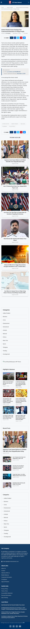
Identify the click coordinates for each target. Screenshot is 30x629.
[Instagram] (16, 626)
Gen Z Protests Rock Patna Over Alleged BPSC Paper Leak (19, 458)
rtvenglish (8, 33)
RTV (24, 622)
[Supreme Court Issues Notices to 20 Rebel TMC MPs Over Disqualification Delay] (15, 149)
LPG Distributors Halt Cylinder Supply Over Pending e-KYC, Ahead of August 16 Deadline (8, 400)
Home (2, 7)
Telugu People (12, 126)
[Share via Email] (24, 38)
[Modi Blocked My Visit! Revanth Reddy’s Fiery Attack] (15, 228)
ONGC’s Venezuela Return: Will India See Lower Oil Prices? (8, 383)
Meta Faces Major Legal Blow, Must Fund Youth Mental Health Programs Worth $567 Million (20, 417)
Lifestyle (6, 514)
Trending (6, 533)
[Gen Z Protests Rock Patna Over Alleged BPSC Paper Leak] (15, 176)
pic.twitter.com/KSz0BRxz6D (14, 71)
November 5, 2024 (21, 73)
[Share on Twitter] (18, 38)
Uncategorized (7, 536)
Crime (5, 504)
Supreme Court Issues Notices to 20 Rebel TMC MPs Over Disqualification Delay (14, 450)
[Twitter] (13, 626)
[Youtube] (19, 626)
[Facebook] (10, 626)
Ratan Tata (6, 524)
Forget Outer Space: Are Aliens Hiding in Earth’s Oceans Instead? (19, 475)
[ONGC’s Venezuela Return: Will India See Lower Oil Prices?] (8, 376)
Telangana (4, 126)
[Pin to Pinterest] (21, 38)
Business (6, 501)
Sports (5, 527)
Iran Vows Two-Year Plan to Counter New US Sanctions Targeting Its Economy (18, 467)
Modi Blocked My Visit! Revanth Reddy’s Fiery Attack (19, 483)
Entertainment (7, 508)
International (7, 511)
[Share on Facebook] (15, 38)
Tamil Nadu (22, 123)
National (6, 517)
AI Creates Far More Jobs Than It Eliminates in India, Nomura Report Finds (8, 417)
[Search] (28, 2)
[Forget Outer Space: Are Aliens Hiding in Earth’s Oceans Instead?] (7, 476)
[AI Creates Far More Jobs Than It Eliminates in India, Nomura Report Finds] (8, 410)
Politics (5, 520)
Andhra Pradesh (10, 7)
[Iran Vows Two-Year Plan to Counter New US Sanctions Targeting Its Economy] (15, 202)
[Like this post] (11, 132)
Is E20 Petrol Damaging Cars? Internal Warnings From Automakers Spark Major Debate (21, 383)
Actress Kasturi (5, 123)
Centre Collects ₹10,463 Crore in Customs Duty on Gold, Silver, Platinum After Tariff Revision (21, 400)
